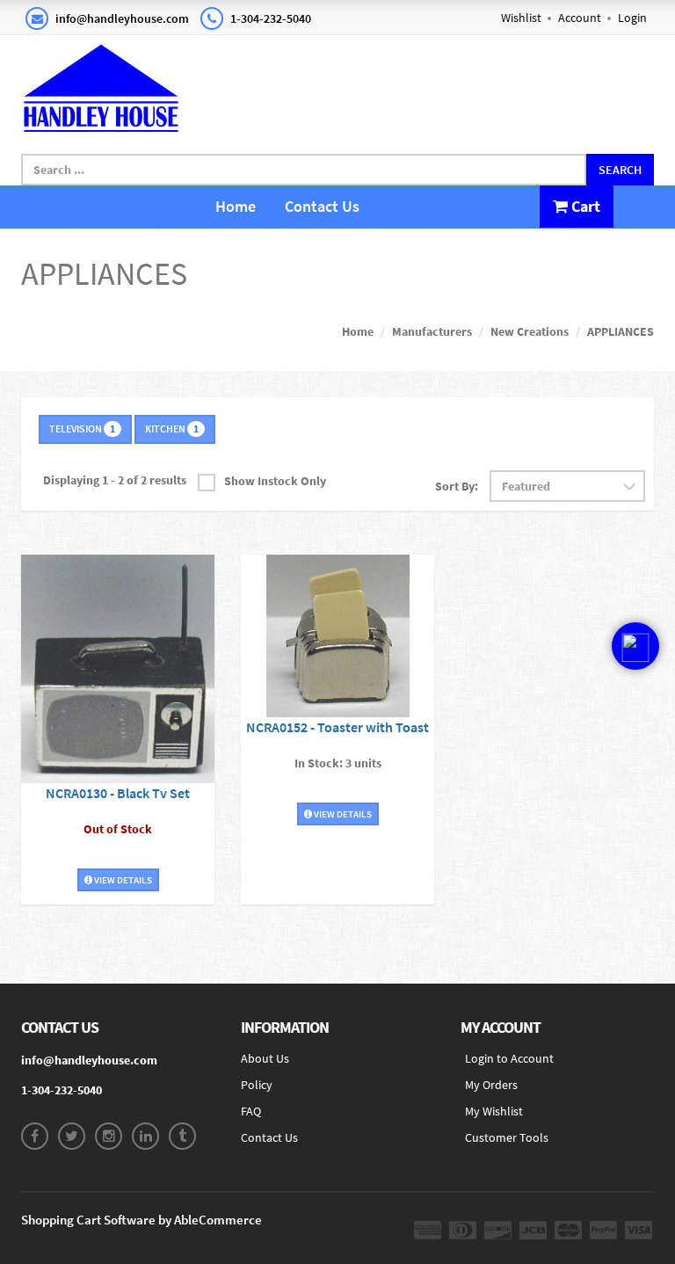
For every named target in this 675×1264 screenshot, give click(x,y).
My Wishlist (494, 1111)
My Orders (491, 1085)
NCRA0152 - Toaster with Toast (337, 727)
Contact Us (322, 206)
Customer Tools (506, 1137)
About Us (265, 1058)
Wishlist (521, 17)
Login (632, 17)
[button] (635, 674)
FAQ (251, 1111)
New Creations (529, 331)
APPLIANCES (620, 331)
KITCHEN (172, 428)
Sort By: (456, 486)
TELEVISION (82, 428)
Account (579, 17)
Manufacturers (432, 331)
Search (620, 170)
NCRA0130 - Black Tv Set (118, 793)
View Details (122, 880)
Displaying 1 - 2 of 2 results (114, 480)
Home (235, 206)
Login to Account (509, 1058)
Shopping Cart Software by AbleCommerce (141, 1219)
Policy (256, 1085)
